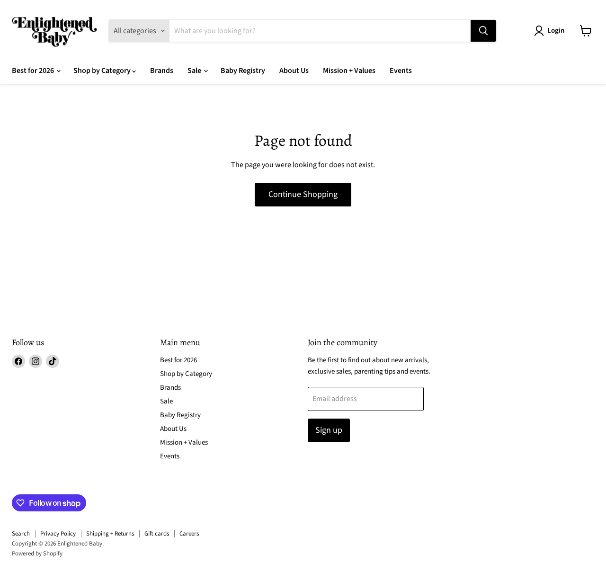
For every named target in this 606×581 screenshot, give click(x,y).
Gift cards (156, 533)
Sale (195, 70)
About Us (294, 70)
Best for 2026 (33, 70)
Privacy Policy (58, 533)
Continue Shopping (303, 194)
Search (21, 533)
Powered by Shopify (37, 553)
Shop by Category (102, 70)
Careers (189, 533)
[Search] (483, 31)
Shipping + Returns (110, 533)
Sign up (328, 430)
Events (401, 70)
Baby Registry (243, 70)
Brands (161, 70)
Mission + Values (349, 70)
